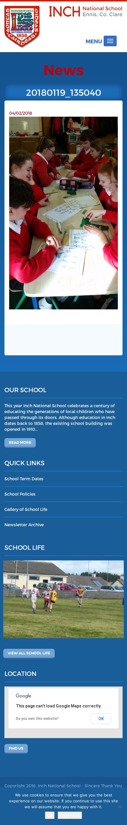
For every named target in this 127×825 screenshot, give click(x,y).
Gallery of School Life (25, 509)
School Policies (19, 493)
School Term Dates (23, 478)
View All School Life (29, 653)
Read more (20, 442)
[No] (120, 806)
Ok (49, 815)
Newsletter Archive (24, 524)
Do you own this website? (37, 719)
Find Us (16, 748)
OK (101, 718)
